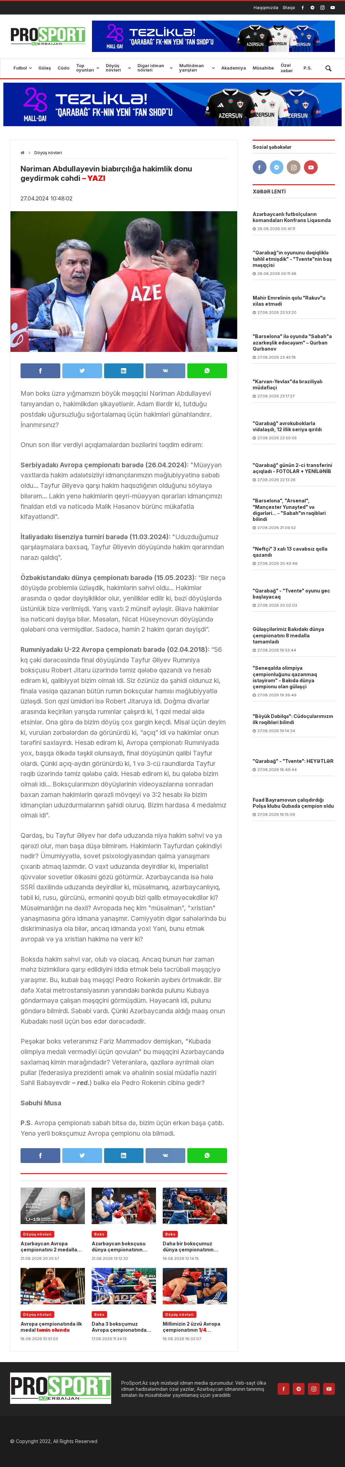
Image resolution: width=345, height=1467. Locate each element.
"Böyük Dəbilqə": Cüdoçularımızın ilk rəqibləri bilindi (293, 719)
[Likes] (303, 7)
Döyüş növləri (48, 152)
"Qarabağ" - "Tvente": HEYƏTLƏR (293, 761)
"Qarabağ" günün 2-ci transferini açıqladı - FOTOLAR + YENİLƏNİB (292, 468)
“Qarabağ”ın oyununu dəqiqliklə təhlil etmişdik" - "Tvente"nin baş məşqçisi (292, 259)
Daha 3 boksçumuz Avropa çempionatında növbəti (119, 1327)
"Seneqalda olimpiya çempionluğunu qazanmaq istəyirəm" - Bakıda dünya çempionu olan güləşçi (285, 677)
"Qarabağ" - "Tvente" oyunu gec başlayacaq (291, 594)
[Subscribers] (333, 7)
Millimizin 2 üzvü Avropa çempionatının (191, 1327)
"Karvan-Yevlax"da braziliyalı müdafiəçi (287, 384)
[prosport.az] (48, 36)
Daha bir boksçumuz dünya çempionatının (188, 1247)
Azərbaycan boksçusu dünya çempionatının (119, 1247)
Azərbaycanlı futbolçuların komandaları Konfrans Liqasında (292, 217)
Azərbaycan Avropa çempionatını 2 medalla (49, 1247)
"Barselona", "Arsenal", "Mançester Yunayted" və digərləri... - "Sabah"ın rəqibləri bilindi (289, 510)
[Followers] (312, 7)
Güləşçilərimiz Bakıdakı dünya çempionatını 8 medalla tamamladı (288, 635)
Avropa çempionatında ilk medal (51, 1327)
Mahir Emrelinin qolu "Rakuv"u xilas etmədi (289, 301)
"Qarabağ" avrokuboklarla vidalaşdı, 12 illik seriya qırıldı (287, 426)
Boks (99, 1234)
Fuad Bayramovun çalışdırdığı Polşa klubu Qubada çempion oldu (293, 803)
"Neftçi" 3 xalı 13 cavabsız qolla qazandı (290, 552)
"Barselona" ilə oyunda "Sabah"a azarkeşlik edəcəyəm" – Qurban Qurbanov (292, 342)
